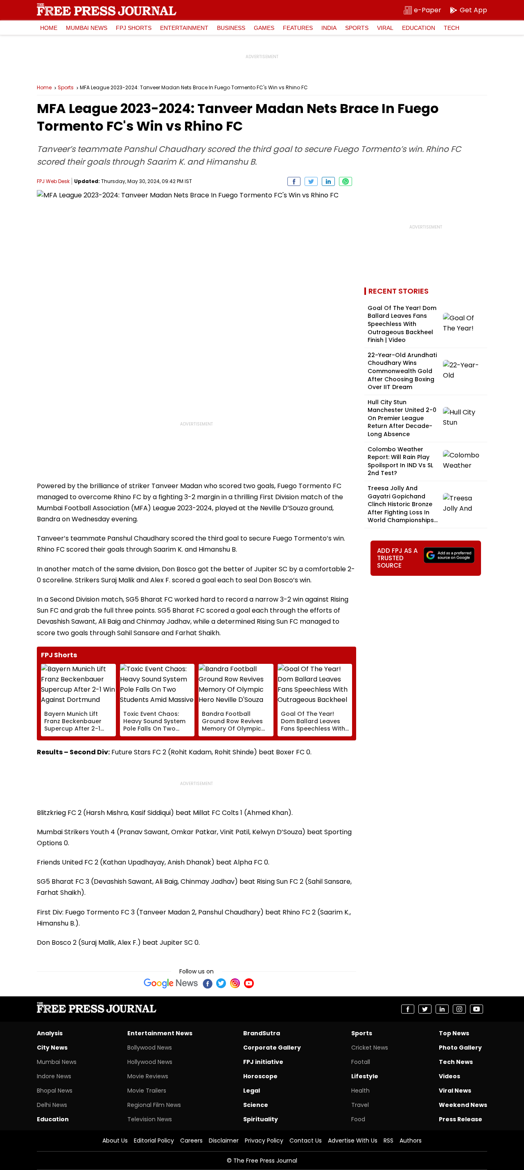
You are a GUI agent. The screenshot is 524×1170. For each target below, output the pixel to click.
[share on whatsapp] (345, 181)
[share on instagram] (459, 1009)
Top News (454, 1033)
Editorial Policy (154, 1140)
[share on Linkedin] (328, 181)
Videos (449, 1076)
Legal (251, 1090)
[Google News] (171, 983)
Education (418, 28)
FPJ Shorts (133, 28)
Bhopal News (54, 1090)
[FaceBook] (207, 983)
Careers (191, 1140)
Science (255, 1105)
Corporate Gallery (272, 1047)
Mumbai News (86, 28)
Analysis (50, 1033)
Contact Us (305, 1140)
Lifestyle (364, 1076)
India (329, 28)
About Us (115, 1140)
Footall (360, 1062)
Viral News (455, 1090)
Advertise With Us (352, 1140)
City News (52, 1047)
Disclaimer (224, 1140)
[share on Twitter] (311, 181)
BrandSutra (261, 1033)
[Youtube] (249, 983)
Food (358, 1119)
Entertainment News (159, 1033)
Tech (451, 28)
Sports (356, 28)
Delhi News (52, 1105)
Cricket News (369, 1047)
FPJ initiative (263, 1062)
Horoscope (260, 1076)
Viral (385, 28)
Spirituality (260, 1119)
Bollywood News (149, 1047)
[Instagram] (235, 983)
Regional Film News (154, 1105)
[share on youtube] (476, 1009)
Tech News (456, 1062)
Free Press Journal (106, 9)
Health (360, 1090)
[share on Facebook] (293, 181)
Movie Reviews (147, 1076)
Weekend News (463, 1105)
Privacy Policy (264, 1140)
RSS (388, 1140)
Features (298, 28)
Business (231, 28)
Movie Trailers (146, 1090)
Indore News (54, 1076)
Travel (360, 1105)
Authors (411, 1140)
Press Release (460, 1119)
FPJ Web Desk (53, 181)
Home (48, 28)
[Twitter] (221, 983)
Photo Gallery (460, 1047)
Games (264, 28)
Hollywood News (149, 1062)
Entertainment (184, 28)
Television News (149, 1119)
